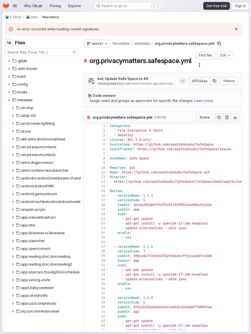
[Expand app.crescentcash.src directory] (13, 217)
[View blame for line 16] (88, 195)
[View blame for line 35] (88, 283)
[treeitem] (42, 61)
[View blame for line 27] (88, 246)
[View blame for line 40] (88, 307)
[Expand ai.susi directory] (13, 131)
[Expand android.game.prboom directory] (13, 194)
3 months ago (148, 83)
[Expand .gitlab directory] (9, 61)
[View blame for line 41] (88, 311)
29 (103, 256)
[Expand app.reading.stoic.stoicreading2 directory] (13, 264)
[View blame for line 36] (88, 288)
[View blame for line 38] (88, 297)
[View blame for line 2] (88, 130)
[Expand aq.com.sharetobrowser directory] (13, 311)
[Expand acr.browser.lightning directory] (13, 123)
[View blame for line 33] (88, 274)
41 (103, 312)
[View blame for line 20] (88, 214)
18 (103, 205)
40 (103, 307)
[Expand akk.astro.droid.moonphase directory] (13, 139)
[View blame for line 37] (88, 293)
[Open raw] (227, 117)
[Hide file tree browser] (9, 42)
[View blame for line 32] (88, 269)
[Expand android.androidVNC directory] (13, 186)
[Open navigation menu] (15, 6)
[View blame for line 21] (88, 218)
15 (103, 191)
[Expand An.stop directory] (13, 108)
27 (103, 247)
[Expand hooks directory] (9, 92)
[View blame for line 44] (88, 325)
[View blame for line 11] (88, 172)
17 (103, 200)
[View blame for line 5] (88, 144)
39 (103, 302)
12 (103, 177)
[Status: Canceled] (183, 81)
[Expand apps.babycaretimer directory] (13, 288)
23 (103, 228)
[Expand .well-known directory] (9, 69)
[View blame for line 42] (88, 316)
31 (103, 265)
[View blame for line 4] (88, 139)
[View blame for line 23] (88, 228)
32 (103, 270)
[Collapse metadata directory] (9, 100)
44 (103, 325)
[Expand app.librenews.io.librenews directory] (13, 233)
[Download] (235, 117)
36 (103, 288)
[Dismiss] (236, 29)
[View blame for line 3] (88, 135)
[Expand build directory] (9, 76)
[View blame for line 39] (88, 302)
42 (103, 316)
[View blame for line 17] (88, 200)
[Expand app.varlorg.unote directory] (13, 280)
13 (103, 181)
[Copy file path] (219, 43)
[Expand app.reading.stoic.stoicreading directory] (13, 256)
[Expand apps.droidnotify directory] (13, 296)
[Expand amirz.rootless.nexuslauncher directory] (13, 170)
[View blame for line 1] (88, 125)
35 (103, 284)
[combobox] (42, 52)
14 (103, 186)
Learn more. (203, 101)
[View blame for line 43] (88, 321)
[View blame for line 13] (88, 181)
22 (103, 223)
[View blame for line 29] (88, 256)
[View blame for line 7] (88, 153)
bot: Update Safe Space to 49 (123, 79)
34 (103, 279)
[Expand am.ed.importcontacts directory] (13, 155)
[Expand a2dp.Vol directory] (13, 116)
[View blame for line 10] (88, 167)
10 (103, 168)
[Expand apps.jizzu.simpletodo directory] (13, 303)
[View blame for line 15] (88, 191)
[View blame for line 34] (88, 279)
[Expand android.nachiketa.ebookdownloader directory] (13, 202)
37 (103, 293)
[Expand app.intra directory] (13, 225)
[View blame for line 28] (88, 251)
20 (103, 214)
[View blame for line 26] (88, 242)
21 (103, 219)
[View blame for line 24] (88, 232)
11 (103, 172)
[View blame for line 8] (88, 158)
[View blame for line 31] (88, 265)
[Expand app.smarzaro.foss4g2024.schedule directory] (13, 272)
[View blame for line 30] (88, 260)
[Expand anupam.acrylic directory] (13, 209)
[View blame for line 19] (88, 209)
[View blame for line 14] (88, 186)
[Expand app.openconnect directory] (13, 249)
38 (103, 298)
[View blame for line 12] (88, 177)
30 (103, 260)
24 (103, 233)
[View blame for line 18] (88, 204)
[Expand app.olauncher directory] (13, 241)
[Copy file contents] (219, 117)
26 (103, 242)
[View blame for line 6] (88, 149)
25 (103, 237)
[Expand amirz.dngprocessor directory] (13, 163)
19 (103, 209)
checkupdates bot (111, 83)
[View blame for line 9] (88, 163)
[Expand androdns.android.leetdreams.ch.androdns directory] (13, 178)
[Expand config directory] (9, 84)
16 (103, 195)
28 (103, 251)
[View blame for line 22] (88, 223)
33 (103, 274)
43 (103, 321)
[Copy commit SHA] (214, 81)
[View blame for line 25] (88, 237)
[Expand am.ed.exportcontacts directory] (13, 147)
